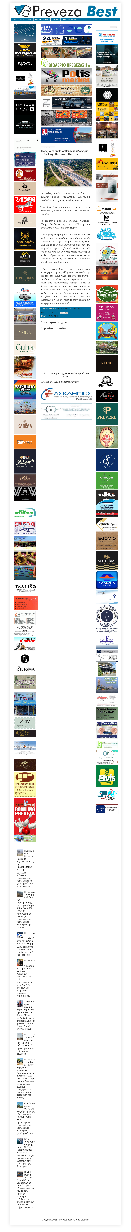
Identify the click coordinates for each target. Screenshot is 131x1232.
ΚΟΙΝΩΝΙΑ (46, 19)
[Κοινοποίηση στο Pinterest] (67, 313)
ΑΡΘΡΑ (64, 19)
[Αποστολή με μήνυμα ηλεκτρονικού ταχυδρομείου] (60, 313)
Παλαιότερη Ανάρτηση (79, 373)
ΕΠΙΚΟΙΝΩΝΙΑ (72, 19)
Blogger (84, 1219)
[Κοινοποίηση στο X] (64, 313)
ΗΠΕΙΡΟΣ (29, 19)
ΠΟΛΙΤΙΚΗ (38, 19)
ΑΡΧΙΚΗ (14, 19)
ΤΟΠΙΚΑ (21, 19)
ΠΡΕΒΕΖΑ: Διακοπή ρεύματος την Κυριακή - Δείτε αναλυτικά (26, 1040)
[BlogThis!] (62, 313)
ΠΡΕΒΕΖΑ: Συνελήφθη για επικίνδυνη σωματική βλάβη (26, 938)
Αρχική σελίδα (65, 375)
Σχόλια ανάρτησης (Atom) (66, 382)
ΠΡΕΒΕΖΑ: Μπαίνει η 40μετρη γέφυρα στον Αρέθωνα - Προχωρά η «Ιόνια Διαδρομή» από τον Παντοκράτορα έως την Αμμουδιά (26, 1070)
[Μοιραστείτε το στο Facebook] (66, 313)
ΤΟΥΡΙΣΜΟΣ (55, 19)
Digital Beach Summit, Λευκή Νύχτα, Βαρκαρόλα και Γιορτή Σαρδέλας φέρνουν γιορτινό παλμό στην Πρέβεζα (25, 1183)
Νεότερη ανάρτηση (50, 373)
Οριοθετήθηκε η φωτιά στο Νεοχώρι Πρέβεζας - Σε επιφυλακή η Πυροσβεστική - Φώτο (26, 1111)
